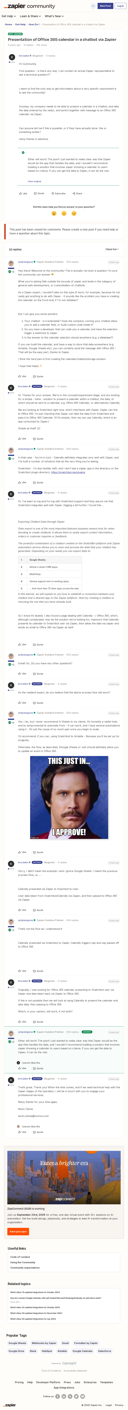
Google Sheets (17, 1343)
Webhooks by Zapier (44, 1343)
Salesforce (104, 1351)
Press (67, 1382)
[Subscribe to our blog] (70, 1396)
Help (30, 1382)
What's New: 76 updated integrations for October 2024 (35, 1292)
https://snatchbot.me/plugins (68, 472)
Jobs (77, 1382)
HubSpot (47, 1351)
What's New (53, 16)
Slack (33, 1351)
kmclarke (24, 55)
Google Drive (16, 1351)
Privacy (119, 1405)
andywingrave (25, 261)
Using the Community (22, 1262)
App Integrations (64, 1387)
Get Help (7, 16)
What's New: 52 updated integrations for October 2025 (35, 1307)
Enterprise (90, 1382)
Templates (106, 1382)
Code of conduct (20, 1256)
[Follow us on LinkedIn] (64, 1396)
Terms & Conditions (51, 1370)
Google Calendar (83, 1351)
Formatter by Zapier (86, 1343)
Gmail (65, 1343)
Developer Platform (48, 1382)
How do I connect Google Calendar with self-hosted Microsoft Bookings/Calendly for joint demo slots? (55, 1298)
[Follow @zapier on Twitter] (76, 1396)
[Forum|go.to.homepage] (30, 6)
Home (8, 24)
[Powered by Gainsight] (64, 1364)
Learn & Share (29, 16)
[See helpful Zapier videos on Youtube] (82, 1396)
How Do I (34, 24)
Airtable (62, 1351)
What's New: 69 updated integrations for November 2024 (36, 1313)
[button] (105, 6)
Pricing (19, 1382)
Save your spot (18, 1231)
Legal (109, 1405)
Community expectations (25, 1267)
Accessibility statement (75, 1370)
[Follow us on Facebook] (57, 1396)
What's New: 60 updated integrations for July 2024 (33, 1318)
